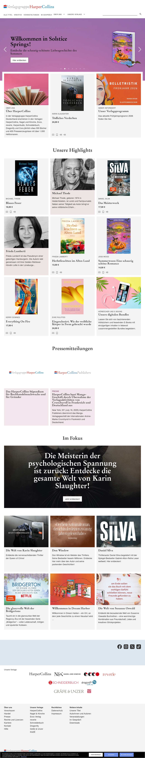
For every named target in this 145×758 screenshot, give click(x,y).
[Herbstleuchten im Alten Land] (72, 245)
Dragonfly (34, 725)
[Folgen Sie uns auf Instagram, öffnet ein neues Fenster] (126, 646)
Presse (7, 716)
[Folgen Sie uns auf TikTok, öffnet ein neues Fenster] (138, 646)
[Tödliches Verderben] (72, 106)
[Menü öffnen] (64, 14)
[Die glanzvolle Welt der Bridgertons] (26, 602)
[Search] (139, 14)
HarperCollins (36, 710)
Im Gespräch (46, 15)
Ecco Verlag (35, 716)
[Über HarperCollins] (26, 106)
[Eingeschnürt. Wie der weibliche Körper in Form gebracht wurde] (72, 306)
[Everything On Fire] (26, 306)
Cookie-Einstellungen (96, 754)
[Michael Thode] (72, 187)
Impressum (56, 713)
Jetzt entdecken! (72, 498)
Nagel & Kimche (37, 713)
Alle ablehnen (111, 754)
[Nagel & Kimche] (67, 675)
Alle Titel (8, 15)
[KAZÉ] (89, 692)
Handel (7, 713)
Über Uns (58, 14)
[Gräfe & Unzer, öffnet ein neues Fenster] (69, 692)
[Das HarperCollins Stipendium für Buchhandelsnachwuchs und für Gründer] (26, 391)
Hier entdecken (19, 60)
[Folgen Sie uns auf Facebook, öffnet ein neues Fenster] (119, 646)
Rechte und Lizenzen (13, 719)
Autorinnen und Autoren (80, 713)
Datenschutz (57, 710)
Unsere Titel (75, 710)
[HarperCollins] (40, 675)
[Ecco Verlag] (91, 675)
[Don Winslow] (72, 544)
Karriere (7, 722)
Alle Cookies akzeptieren (126, 754)
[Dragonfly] (89, 684)
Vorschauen (9, 710)
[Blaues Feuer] (26, 187)
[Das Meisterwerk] (119, 187)
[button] (5, 49)
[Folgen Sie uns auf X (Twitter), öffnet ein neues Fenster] (132, 646)
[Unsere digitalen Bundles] (119, 306)
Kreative (18, 15)
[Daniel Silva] (119, 544)
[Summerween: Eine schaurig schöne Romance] (119, 245)
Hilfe (6, 728)
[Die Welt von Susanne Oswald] (119, 602)
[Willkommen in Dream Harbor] (72, 602)
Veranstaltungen (31, 15)
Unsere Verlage (75, 14)
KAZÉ (32, 731)
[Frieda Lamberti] (26, 245)
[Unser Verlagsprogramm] (119, 106)
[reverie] (109, 675)
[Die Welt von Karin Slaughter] (26, 544)
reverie (33, 719)
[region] (72, 755)
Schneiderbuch (37, 722)
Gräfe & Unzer (36, 728)
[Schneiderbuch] (63, 683)
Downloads (75, 722)
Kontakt (7, 725)
